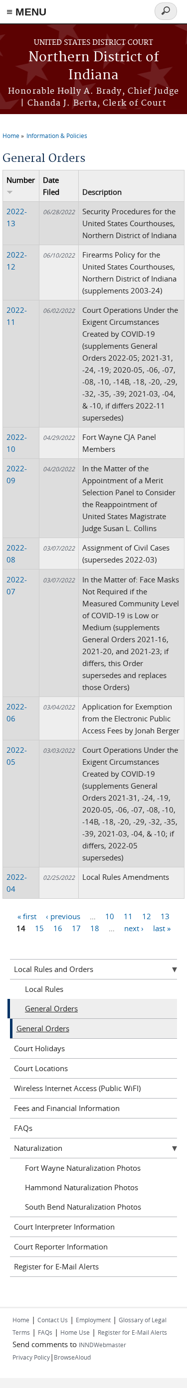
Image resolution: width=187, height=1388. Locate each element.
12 (146, 916)
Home (10, 135)
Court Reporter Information (61, 1246)
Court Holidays (39, 1048)
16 (57, 928)
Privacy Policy (31, 1357)
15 (39, 928)
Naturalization (38, 1148)
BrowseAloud (72, 1357)
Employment (93, 1320)
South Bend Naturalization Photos (83, 1207)
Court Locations (41, 1068)
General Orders (51, 1008)
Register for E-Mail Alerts (56, 1266)
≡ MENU (26, 11)
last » (162, 928)
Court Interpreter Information (64, 1227)
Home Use (75, 1332)
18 (94, 928)
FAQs (23, 1128)
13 (165, 916)
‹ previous (63, 916)
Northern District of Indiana (93, 66)
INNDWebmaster (102, 1345)
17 (76, 928)
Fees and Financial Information (67, 1108)
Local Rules (44, 989)
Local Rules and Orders (53, 969)
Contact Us (52, 1320)
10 (109, 916)
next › (134, 928)
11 (128, 916)
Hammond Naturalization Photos (81, 1187)
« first (26, 916)
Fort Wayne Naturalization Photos (83, 1168)
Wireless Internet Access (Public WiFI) (77, 1088)
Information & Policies (56, 135)
